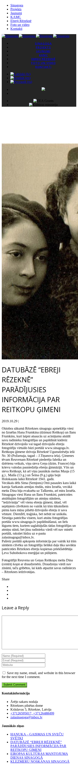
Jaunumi (16, 13)
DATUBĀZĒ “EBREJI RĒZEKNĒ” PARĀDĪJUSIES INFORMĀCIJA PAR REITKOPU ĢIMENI (38, 746)
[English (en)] (20, 78)
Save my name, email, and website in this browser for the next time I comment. (38, 675)
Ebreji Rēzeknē (20, 21)
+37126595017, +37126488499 (32, 713)
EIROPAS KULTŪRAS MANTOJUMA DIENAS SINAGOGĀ (39, 755)
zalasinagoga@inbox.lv (26, 717)
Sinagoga (16, 5)
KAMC (15, 17)
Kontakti (16, 28)
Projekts (15, 9)
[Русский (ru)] (21, 82)
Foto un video (19, 25)
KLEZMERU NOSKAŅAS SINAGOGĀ (40, 761)
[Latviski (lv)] (20, 74)
